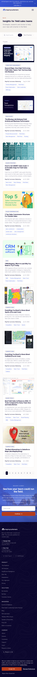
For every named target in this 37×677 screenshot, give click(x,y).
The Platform (5, 565)
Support (4, 642)
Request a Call (9, 652)
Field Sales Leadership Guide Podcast (12, 608)
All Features (5, 568)
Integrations (5, 577)
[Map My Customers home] (11, 10)
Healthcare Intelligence (8, 571)
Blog (3, 611)
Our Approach (5, 580)
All (20, 35)
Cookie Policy (23, 665)
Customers (5, 639)
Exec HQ (4, 574)
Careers (4, 636)
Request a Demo (6, 648)
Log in (3, 645)
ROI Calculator (6, 614)
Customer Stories (6, 597)
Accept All (12, 669)
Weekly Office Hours (7, 617)
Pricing (3, 583)
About (3, 633)
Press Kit (4, 622)
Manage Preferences (29, 669)
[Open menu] (32, 9)
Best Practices (28, 35)
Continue (18, 514)
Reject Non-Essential (8, 673)
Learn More (17, 5)
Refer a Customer (6, 625)
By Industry (5, 591)
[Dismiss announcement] (35, 3)
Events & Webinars (7, 605)
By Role (4, 594)
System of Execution (7, 619)
